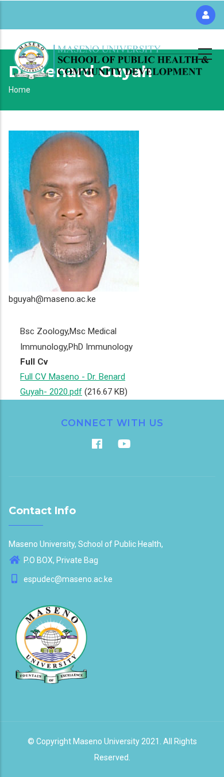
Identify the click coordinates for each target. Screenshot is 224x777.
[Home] (112, 52)
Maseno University (106, 741)
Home (19, 89)
